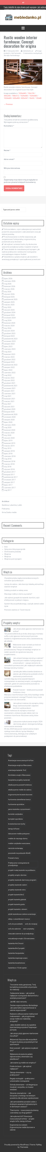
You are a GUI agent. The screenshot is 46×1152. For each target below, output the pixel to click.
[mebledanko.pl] (23, 17)
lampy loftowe (13, 829)
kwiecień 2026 (9, 286)
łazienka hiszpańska (16, 953)
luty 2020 (7, 435)
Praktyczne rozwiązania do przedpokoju (18, 864)
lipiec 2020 (8, 422)
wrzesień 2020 (10, 417)
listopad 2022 (9, 362)
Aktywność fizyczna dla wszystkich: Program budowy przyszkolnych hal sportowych (24, 1042)
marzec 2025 (9, 305)
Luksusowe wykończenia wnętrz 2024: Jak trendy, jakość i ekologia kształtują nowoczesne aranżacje (23, 724)
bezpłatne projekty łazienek (19, 780)
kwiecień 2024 (9, 323)
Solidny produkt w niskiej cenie (16, 590)
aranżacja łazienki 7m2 (17, 770)
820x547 (24, 98)
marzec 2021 (9, 401)
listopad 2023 (9, 336)
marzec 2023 (9, 357)
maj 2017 (7, 490)
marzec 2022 (9, 378)
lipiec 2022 (8, 370)
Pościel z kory (13, 858)
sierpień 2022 (9, 367)
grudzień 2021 (9, 383)
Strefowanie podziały (12, 552)
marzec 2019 (9, 446)
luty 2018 (7, 467)
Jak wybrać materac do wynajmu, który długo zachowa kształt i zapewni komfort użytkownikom (28, 705)
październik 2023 (10, 339)
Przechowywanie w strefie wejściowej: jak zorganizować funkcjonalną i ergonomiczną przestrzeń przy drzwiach (19, 239)
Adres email (9, 159)
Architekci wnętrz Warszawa (19, 775)
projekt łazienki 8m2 (16, 895)
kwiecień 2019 (9, 443)
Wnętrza (7, 554)
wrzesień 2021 (10, 388)
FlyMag (39, 1145)
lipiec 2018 (8, 454)
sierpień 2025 (9, 302)
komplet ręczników (15, 819)
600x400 (16, 98)
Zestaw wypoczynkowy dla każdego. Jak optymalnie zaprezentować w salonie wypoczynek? (24, 1007)
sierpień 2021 (9, 391)
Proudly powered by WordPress (16, 1145)
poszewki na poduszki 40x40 (19, 853)
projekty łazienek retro (17, 890)
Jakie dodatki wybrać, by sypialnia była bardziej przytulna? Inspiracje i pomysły (23, 1027)
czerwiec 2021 (9, 394)
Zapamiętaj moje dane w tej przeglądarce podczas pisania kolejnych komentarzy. (21, 181)
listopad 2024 (9, 315)
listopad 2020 (9, 412)
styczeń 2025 (9, 310)
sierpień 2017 (9, 482)
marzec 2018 (9, 464)
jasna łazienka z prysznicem (19, 809)
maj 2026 (7, 284)
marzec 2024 (9, 326)
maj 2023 (7, 352)
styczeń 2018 (9, 469)
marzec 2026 (9, 289)
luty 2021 (7, 404)
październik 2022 (10, 365)
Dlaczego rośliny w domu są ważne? (18, 594)
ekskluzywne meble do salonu (19, 790)
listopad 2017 (9, 475)
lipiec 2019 (8, 441)
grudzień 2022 (9, 360)
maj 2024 (7, 320)
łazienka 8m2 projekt (16, 948)
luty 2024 (7, 328)
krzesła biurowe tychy (16, 824)
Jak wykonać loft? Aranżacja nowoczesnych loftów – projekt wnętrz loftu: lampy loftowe (22, 1118)
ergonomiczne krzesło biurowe (20, 795)
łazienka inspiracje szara (17, 958)
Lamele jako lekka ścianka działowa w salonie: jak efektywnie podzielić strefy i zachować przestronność (28, 674)
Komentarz (9, 126)
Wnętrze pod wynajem (13, 559)
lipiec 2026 (8, 279)
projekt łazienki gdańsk (17, 899)
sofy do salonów (14, 929)
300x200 (7, 96)
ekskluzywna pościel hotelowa (20, 785)
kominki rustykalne (15, 814)
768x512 (15, 96)
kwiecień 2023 (9, 354)
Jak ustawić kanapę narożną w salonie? (28, 658)
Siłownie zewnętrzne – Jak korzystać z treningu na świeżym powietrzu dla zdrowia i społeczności (24, 1095)
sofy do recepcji (31, 924)
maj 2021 (7, 396)
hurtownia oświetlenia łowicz (19, 799)
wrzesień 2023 (10, 341)
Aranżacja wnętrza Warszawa (19, 765)
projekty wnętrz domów (17, 875)
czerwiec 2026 (9, 281)
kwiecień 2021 (9, 399)
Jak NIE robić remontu (18, 1002)
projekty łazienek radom (17, 885)
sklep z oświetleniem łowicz (19, 919)
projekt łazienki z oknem (17, 909)
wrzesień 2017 (10, 480)
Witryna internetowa (12, 168)
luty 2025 (7, 307)
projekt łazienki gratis (16, 904)
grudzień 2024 (9, 312)
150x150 (31, 93)
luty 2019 (7, 448)
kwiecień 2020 (9, 430)
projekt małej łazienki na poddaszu (21, 870)
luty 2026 (7, 292)
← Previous (8, 104)
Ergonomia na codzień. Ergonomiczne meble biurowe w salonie (22, 1127)
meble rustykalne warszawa (19, 843)
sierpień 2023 (9, 344)
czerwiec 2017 (9, 488)
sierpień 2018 (9, 451)
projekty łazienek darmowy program (22, 880)
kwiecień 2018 (9, 461)
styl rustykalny (28, 929)
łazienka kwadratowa (16, 963)
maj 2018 (7, 459)
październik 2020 (10, 414)
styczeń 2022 (9, 380)
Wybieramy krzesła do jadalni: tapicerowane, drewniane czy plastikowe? (21, 1056)
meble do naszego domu (17, 839)
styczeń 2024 (9, 331)
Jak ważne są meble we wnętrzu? (23, 1063)
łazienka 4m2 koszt (15, 943)
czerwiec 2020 (9, 425)
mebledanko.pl (27, 51)
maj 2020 (7, 427)
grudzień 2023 (9, 333)
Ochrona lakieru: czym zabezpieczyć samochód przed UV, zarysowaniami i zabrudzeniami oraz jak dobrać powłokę (21, 231)
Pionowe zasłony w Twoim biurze (17, 610)
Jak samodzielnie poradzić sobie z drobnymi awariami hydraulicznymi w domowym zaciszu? (23, 1104)
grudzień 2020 (9, 409)
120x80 (38, 98)
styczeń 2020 (9, 438)
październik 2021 (10, 386)
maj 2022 (7, 375)
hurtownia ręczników (16, 804)
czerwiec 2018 (9, 456)
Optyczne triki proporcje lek (14, 549)
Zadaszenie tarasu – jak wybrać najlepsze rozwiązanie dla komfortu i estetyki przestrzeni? (24, 995)
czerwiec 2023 (9, 349)
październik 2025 (10, 299)
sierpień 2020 (9, 420)
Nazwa (7, 150)
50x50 (31, 98)
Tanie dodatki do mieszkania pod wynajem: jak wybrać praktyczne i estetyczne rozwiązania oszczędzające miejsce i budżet (21, 251)
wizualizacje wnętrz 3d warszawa (21, 939)
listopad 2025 (9, 297)
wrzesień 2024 (10, 318)
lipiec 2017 (8, 485)
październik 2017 (10, 477)
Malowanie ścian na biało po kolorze (27, 645)
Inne (6, 547)
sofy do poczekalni (15, 924)
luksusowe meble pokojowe (19, 834)
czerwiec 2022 (9, 373)
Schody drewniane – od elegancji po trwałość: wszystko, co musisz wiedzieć (24, 1087)
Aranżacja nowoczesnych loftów (20, 760)
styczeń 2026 (9, 294)
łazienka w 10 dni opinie (17, 968)
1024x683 (22, 93)
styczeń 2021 (9, 407)
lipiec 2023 (8, 346)
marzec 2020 (9, 433)
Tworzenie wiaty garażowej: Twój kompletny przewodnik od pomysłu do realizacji (23, 987)
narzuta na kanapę (15, 848)
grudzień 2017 (9, 472)
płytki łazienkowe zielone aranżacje (22, 914)
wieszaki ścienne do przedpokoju (21, 934)
